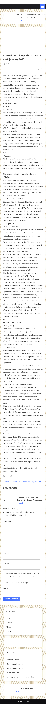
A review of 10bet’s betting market (20, 677)
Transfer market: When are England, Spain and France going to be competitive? (30, 498)
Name (6, 553)
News (8, 627)
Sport (8, 631)
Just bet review (12, 673)
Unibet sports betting (15, 664)
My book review (12, 660)
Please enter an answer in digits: (16, 582)
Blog (8, 618)
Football (19, 21)
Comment (7, 521)
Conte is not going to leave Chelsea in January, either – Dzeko (30, 16)
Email (6, 564)
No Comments (11, 64)
